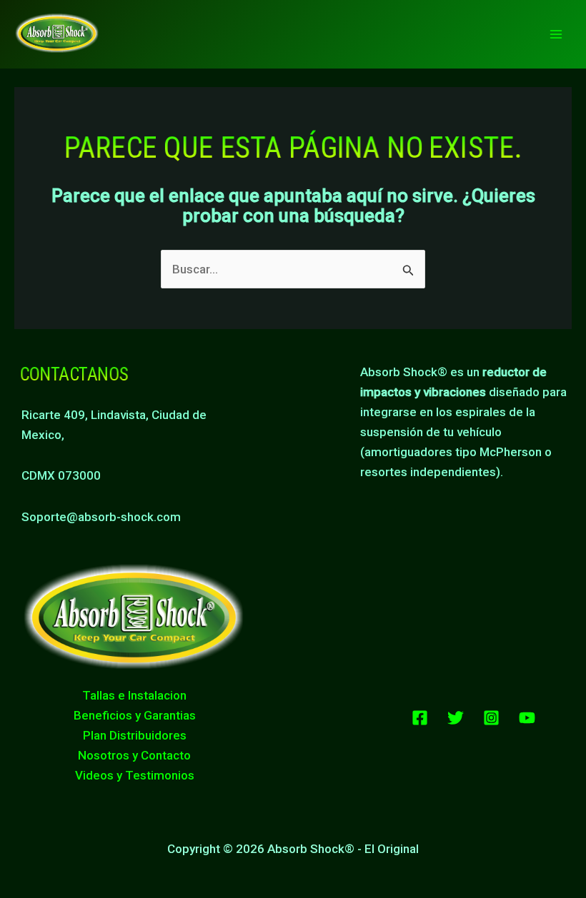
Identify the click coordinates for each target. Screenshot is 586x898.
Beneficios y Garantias (135, 715)
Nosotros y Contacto (134, 755)
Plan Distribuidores (135, 735)
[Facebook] (420, 718)
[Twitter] (455, 718)
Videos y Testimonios (134, 775)
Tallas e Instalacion (134, 695)
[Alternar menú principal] (556, 34)
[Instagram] (491, 718)
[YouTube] (527, 718)
